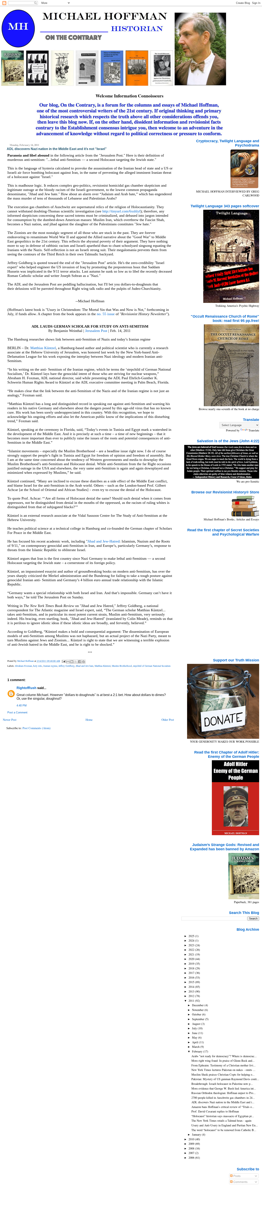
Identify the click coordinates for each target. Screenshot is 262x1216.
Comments (240, 1181)
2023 (192, 945)
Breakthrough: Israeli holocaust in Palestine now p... (222, 1084)
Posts (237, 1176)
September (198, 1019)
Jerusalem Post (96, 331)
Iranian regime (50, 665)
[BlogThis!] (72, 662)
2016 (192, 977)
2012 (192, 996)
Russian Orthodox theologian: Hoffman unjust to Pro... (223, 1093)
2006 (192, 1158)
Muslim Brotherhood (122, 665)
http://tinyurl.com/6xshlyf (121, 211)
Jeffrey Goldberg (67, 665)
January (197, 1134)
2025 (192, 936)
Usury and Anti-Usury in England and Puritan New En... (224, 1125)
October (197, 1014)
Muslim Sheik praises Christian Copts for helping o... (223, 1074)
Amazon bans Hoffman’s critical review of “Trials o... (222, 1107)
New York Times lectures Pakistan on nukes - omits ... (223, 1070)
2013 (192, 991)
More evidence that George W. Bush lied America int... (223, 1088)
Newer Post (9, 720)
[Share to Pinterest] (83, 662)
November (198, 1010)
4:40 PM (22, 705)
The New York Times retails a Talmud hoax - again (221, 1120)
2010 (192, 1139)
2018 (192, 968)
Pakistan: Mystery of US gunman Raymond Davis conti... (225, 1079)
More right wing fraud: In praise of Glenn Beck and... (223, 1061)
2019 (192, 964)
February (197, 1051)
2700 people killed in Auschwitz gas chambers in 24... (223, 1098)
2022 (192, 950)
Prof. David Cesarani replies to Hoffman (215, 1111)
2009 (192, 1144)
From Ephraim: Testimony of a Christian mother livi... (223, 1065)
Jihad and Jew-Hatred (103, 541)
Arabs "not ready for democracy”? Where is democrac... (224, 1056)
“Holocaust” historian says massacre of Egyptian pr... (222, 1116)
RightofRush (26, 688)
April (195, 1042)
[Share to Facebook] (80, 662)
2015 (192, 982)
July (195, 1028)
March (196, 1047)
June (195, 1033)
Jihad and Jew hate (84, 665)
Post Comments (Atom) (37, 728)
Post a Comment (17, 712)
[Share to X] (76, 662)
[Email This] (68, 662)
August (196, 1024)
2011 (192, 1001)
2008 (192, 1148)
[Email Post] (63, 660)
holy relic (37, 665)
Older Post (167, 720)
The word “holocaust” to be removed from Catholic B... (223, 1130)
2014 (192, 987)
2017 (192, 973)
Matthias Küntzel (43, 348)
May (195, 1037)
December (198, 1005)
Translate (253, 430)
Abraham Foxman (23, 665)
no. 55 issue (106, 314)
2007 (192, 1153)
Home (89, 720)
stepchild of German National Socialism (152, 665)
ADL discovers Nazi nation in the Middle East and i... (222, 1102)
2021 (192, 954)
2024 (192, 940)
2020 (192, 959)
